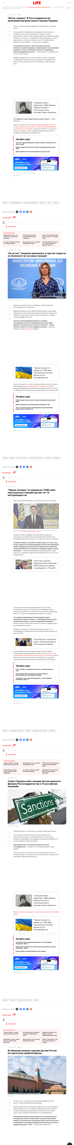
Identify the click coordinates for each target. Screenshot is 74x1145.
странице (28, 329)
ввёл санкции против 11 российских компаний (38, 386)
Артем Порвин (18, 175)
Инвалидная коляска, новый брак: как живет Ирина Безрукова (50, 771)
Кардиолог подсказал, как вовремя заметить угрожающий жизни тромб (49, 1034)
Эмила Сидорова (18, 972)
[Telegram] (23, 211)
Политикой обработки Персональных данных (39, 7)
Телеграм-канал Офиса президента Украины (31, 531)
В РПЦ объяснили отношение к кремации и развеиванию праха (50, 764)
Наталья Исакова (18, 703)
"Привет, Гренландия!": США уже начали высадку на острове (50, 1040)
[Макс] (20, 211)
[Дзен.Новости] (17, 211)
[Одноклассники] (30, 211)
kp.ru (50, 1124)
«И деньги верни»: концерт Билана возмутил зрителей (11, 763)
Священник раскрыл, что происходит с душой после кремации (11, 236)
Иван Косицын (18, 430)
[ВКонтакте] (27, 211)
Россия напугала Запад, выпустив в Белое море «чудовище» (29, 236)
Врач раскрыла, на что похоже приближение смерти (31, 242)
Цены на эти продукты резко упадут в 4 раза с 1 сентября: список (50, 236)
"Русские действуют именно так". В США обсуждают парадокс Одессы (50, 243)
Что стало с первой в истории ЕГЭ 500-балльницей (12, 242)
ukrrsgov (17, 826)
